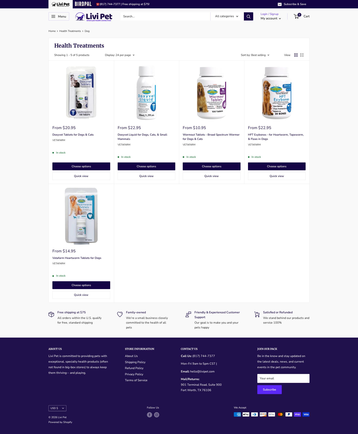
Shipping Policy (135, 362)
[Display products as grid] (296, 55)
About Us (131, 356)
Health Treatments (70, 31)
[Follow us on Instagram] (156, 414)
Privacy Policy (134, 374)
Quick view (81, 176)
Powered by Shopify (60, 422)
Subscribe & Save (295, 4)
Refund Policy (134, 368)
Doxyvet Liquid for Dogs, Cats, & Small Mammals (142, 137)
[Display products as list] (302, 55)
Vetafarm (58, 140)
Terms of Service (136, 380)
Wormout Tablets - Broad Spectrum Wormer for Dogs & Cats (211, 137)
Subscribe (269, 390)
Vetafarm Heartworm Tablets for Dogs (76, 258)
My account (269, 18)
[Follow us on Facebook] (149, 414)
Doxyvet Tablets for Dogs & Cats (73, 135)
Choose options (81, 166)
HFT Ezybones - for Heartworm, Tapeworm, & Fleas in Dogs (276, 137)
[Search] (248, 16)
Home (52, 31)
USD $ (54, 408)
